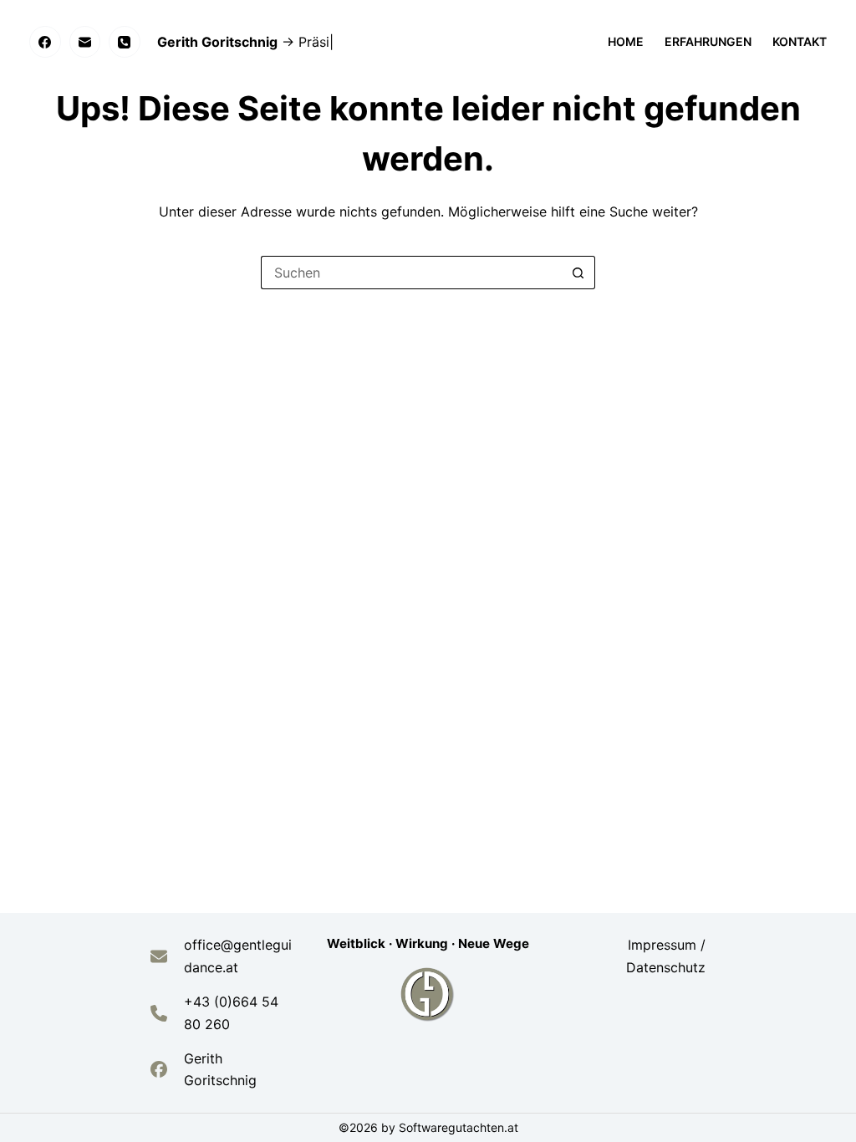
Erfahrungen (708, 41)
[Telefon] (124, 42)
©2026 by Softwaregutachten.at (428, 1127)
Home (626, 41)
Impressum (664, 944)
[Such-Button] (578, 272)
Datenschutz (666, 967)
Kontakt (799, 41)
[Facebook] (45, 42)
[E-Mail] (85, 42)
